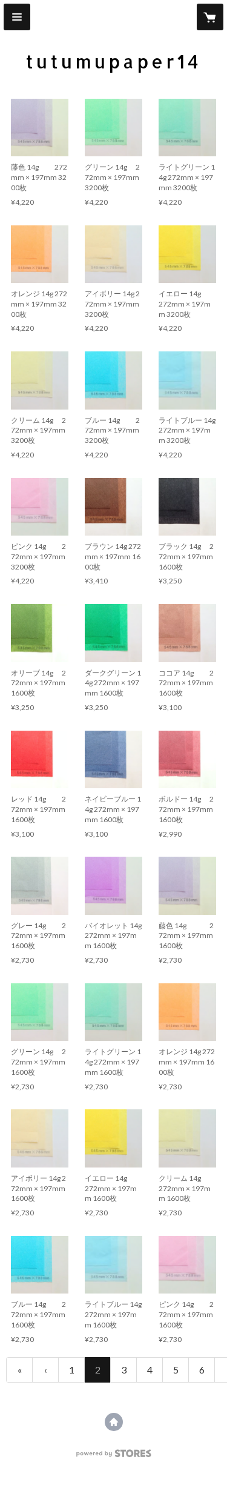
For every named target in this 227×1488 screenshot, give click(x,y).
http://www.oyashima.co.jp (114, 1422)
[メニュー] (17, 17)
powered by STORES (113, 1456)
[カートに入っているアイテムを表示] (210, 17)
